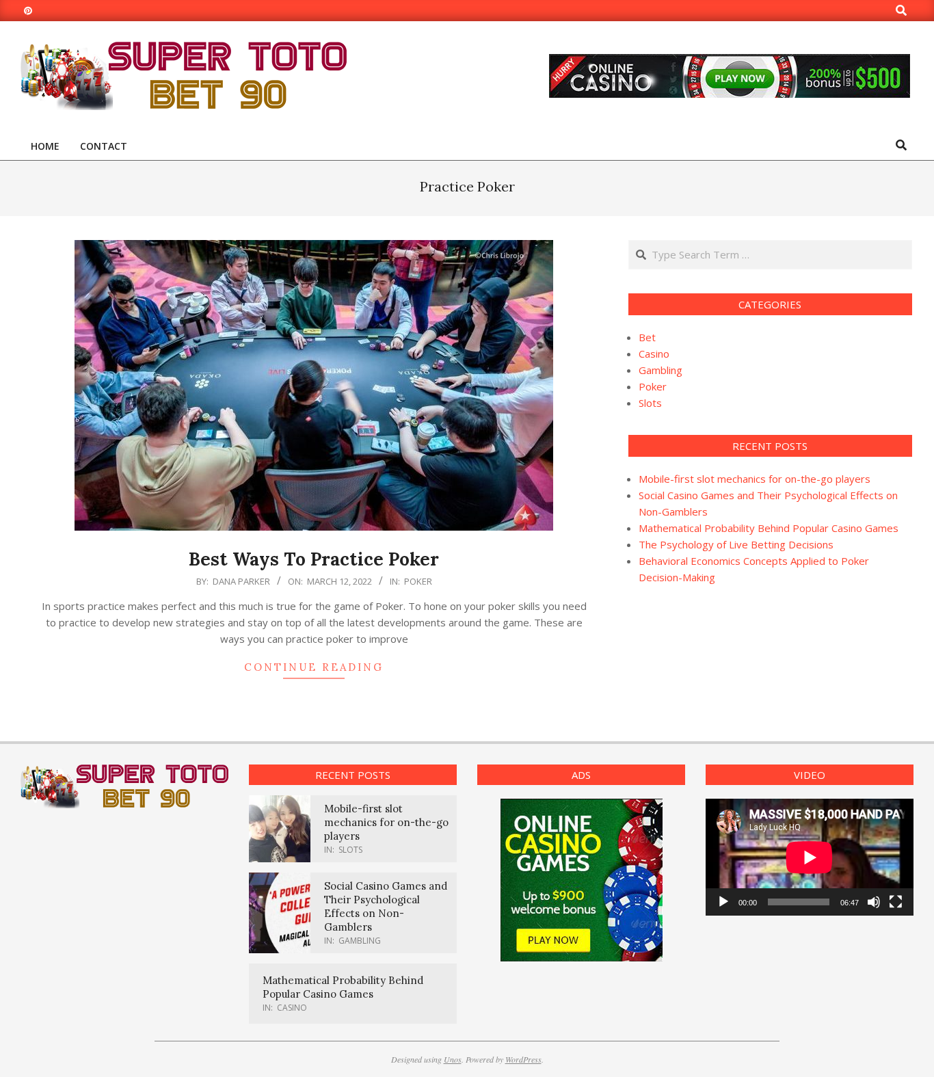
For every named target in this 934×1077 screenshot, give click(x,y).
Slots (650, 403)
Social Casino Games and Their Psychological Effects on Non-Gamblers (385, 906)
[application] (809, 857)
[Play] (723, 902)
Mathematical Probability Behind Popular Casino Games (768, 528)
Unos (453, 1059)
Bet (647, 337)
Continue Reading (314, 667)
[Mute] (874, 902)
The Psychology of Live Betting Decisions (736, 544)
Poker (418, 581)
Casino (654, 353)
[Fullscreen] (896, 902)
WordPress (523, 1059)
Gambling (660, 370)
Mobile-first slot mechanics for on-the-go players (754, 479)
